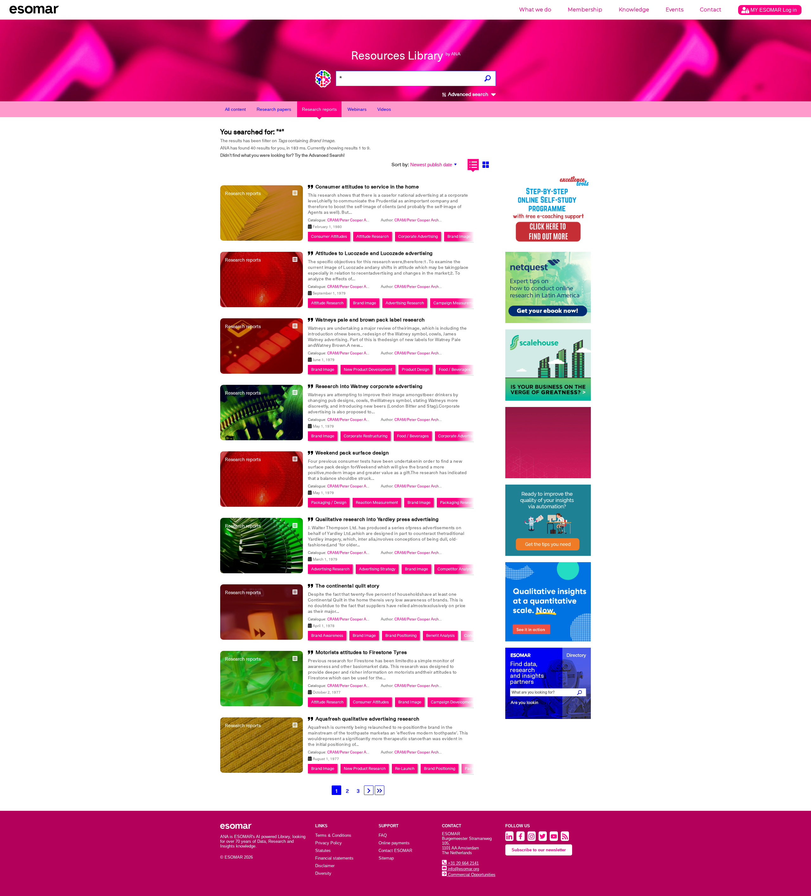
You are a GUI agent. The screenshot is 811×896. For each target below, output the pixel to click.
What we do (535, 10)
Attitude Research (372, 236)
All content (235, 109)
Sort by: (400, 165)
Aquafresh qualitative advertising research (367, 719)
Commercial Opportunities (471, 874)
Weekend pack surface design (352, 453)
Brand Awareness (327, 635)
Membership (585, 10)
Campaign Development (452, 702)
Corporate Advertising (418, 236)
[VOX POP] (548, 442)
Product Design (415, 369)
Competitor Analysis (455, 569)
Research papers (274, 109)
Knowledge (634, 10)
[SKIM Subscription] (548, 520)
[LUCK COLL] (548, 365)
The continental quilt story (348, 586)
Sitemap (386, 858)
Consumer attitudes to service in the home (367, 187)
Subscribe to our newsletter (539, 850)
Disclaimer (325, 865)
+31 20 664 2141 (463, 863)
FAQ (383, 835)
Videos (384, 109)
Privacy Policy (328, 843)
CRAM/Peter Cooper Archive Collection (361, 220)
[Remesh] (548, 601)
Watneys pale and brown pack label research (370, 320)
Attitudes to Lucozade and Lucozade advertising (374, 253)
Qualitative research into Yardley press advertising (377, 519)
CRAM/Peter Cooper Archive (419, 220)
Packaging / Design (328, 502)
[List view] (473, 164)
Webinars (357, 109)
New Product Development (368, 369)
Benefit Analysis (440, 635)
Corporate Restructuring (365, 436)
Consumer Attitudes (329, 236)
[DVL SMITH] (548, 209)
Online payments (394, 843)
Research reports (319, 109)
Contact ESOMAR (395, 850)
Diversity (323, 873)
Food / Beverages (454, 369)
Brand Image (458, 236)
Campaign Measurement (455, 303)
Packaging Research (458, 502)
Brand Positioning (401, 635)
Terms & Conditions (333, 835)
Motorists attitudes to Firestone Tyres (361, 652)
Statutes (323, 850)
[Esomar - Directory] (548, 683)
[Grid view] (485, 164)
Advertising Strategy (377, 569)
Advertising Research (405, 303)
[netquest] (548, 287)
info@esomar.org (463, 869)
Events (674, 10)
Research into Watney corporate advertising (369, 386)
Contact (710, 10)
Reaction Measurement (377, 502)
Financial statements (334, 858)
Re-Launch (404, 768)
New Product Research (365, 768)
